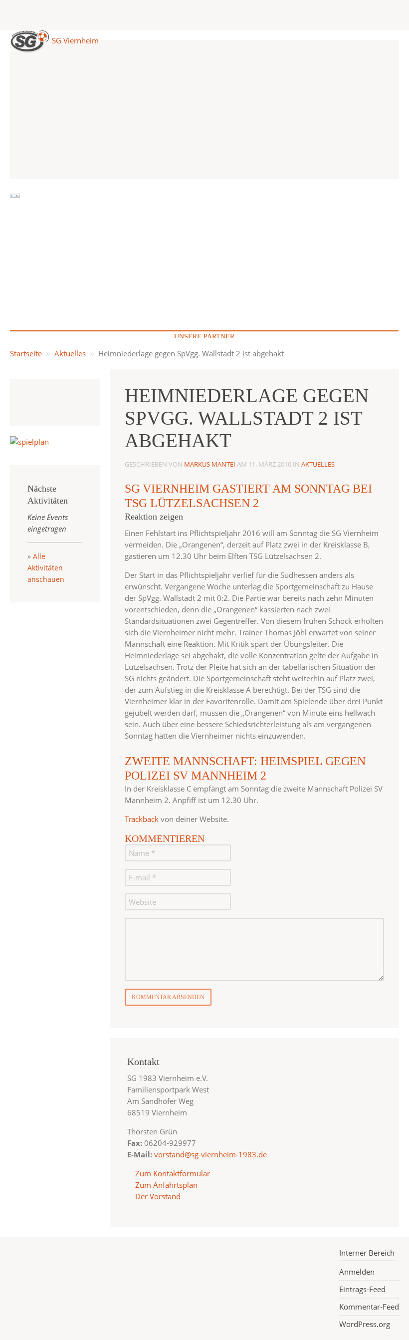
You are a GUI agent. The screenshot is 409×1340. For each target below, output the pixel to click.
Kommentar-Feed (369, 1307)
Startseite (26, 353)
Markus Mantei (209, 464)
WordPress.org (364, 1324)
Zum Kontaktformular (172, 1173)
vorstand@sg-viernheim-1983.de (210, 1154)
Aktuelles (70, 353)
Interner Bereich (367, 1253)
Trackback (142, 819)
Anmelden (357, 1272)
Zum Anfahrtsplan (165, 1185)
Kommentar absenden (168, 997)
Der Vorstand (157, 1196)
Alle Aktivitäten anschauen (45, 567)
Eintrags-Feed (362, 1289)
